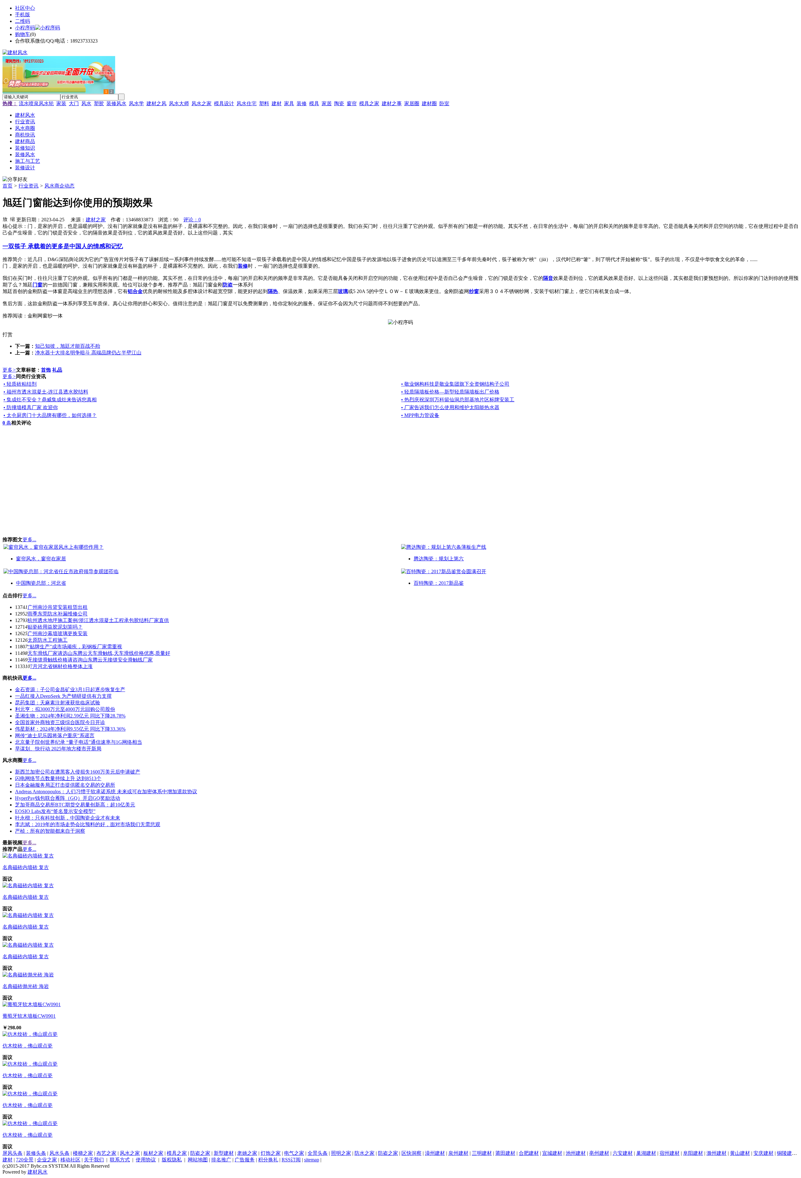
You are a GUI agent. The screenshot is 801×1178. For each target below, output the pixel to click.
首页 (8, 185)
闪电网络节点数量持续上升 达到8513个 (58, 778)
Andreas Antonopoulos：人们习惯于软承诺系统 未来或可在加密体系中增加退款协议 (106, 791)
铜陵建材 (787, 1153)
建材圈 (429, 103)
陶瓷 (339, 103)
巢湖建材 (646, 1153)
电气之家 (294, 1153)
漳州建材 (435, 1153)
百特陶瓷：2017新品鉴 (439, 583)
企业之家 (47, 1159)
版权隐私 (172, 1159)
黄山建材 (740, 1153)
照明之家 (341, 1153)
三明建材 (482, 1153)
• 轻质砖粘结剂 (20, 384)
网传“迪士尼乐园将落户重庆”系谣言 (54, 735)
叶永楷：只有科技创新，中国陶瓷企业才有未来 (67, 817)
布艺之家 (106, 1153)
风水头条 (59, 1153)
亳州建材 (599, 1153)
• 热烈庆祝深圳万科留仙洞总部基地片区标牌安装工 (457, 399)
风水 (86, 103)
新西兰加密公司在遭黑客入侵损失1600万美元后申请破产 (77, 771)
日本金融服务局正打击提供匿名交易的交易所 (65, 785)
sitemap (311, 1159)
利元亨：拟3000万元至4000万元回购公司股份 (65, 709)
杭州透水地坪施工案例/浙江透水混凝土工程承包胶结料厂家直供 (98, 620)
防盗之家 (200, 1153)
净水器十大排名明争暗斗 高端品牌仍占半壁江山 (88, 352)
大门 (74, 103)
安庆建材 (763, 1153)
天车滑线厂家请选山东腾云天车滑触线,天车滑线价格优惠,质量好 (99, 653)
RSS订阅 (291, 1159)
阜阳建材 (693, 1153)
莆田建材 (505, 1153)
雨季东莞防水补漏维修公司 (58, 613)
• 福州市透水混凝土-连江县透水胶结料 (45, 391)
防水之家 (365, 1153)
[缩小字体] (12, 218)
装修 (302, 103)
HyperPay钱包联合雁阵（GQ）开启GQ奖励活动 (67, 798)
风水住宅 (247, 103)
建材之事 (392, 103)
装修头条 (36, 1153)
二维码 (22, 21)
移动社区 (70, 1159)
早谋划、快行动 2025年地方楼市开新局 (58, 748)
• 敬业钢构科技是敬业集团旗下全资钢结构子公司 (455, 384)
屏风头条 (13, 1153)
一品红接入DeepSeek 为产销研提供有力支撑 (63, 696)
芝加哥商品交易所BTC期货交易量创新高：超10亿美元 (75, 804)
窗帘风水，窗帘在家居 (41, 558)
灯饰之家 (271, 1153)
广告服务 (245, 1159)
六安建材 (623, 1153)
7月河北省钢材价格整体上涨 (61, 666)
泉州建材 (458, 1153)
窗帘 (352, 103)
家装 (61, 103)
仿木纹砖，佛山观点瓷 (28, 1045)
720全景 (24, 1159)
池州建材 (576, 1153)
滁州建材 (717, 1153)
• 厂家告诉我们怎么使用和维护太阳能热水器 (450, 407)
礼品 (57, 370)
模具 (314, 103)
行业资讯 (28, 185)
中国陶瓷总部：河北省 (41, 583)
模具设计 (224, 103)
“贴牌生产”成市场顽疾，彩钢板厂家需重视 (75, 646)
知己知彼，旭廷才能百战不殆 (67, 346)
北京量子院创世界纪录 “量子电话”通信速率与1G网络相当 (78, 742)
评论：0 (192, 219)
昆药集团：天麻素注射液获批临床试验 (57, 702)
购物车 (22, 34)
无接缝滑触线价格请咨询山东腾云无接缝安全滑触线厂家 (90, 659)
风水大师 (179, 103)
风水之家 (201, 103)
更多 (9, 370)
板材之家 (153, 1153)
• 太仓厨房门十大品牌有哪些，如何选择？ (50, 415)
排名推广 (221, 1159)
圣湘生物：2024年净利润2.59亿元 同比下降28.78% (70, 715)
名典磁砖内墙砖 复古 (26, 867)
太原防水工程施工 (48, 640)
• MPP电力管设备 (420, 415)
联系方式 (120, 1159)
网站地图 (198, 1159)
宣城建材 (552, 1153)
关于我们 (94, 1159)
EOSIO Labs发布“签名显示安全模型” (55, 811)
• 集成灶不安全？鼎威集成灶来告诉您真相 (50, 399)
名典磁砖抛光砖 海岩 (26, 986)
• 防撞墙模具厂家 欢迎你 (30, 407)
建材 (277, 103)
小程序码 (25, 27)
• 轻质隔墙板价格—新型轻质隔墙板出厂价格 (450, 391)
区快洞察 (411, 1153)
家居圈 (411, 103)
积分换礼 (268, 1159)
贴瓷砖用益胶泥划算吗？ (55, 627)
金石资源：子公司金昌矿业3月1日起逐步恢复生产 (70, 689)
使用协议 (146, 1159)
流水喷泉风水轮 (36, 103)
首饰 (46, 370)
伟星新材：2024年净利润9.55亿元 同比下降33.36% (70, 729)
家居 (327, 103)
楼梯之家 (83, 1153)
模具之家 (369, 103)
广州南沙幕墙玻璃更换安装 (58, 633)
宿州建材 (670, 1153)
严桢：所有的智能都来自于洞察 (50, 831)
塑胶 (99, 103)
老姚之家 (247, 1153)
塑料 (264, 103)
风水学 (136, 103)
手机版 (22, 14)
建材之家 (96, 219)
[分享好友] (15, 179)
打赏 (8, 334)
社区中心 (25, 8)
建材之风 (156, 103)
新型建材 (224, 1153)
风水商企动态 (59, 185)
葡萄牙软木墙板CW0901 (29, 1016)
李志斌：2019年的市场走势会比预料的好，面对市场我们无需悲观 (87, 824)
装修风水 (116, 103)
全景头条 (318, 1153)
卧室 (444, 103)
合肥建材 (529, 1153)
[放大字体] (5, 218)
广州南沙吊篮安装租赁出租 (58, 607)
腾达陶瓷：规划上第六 (439, 558)
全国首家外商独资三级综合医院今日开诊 (60, 722)
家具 (289, 103)
